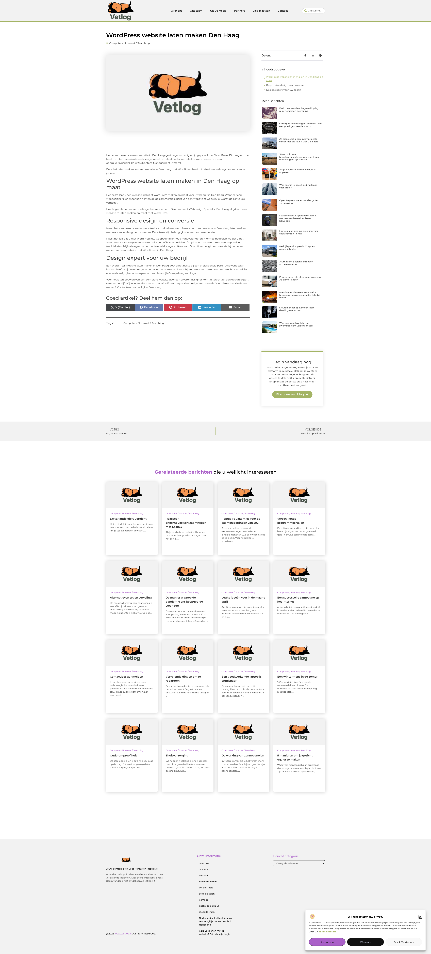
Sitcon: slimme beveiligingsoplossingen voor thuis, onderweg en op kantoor (299, 157)
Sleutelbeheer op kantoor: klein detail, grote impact (296, 309)
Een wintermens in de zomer (297, 676)
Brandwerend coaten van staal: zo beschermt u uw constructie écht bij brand (299, 295)
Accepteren (327, 942)
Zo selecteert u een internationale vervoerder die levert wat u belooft (298, 140)
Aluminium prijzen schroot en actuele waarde (296, 263)
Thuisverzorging (177, 755)
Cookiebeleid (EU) (209, 905)
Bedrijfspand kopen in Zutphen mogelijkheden (297, 247)
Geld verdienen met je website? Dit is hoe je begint (215, 932)
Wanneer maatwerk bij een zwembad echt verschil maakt (296, 324)
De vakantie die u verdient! (128, 518)
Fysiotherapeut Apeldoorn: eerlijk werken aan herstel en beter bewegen (298, 218)
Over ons (176, 10)
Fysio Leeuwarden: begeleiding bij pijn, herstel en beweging (298, 109)
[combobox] (313, 10)
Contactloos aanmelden (126, 676)
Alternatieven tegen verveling (131, 597)
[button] (420, 917)
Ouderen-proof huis (123, 755)
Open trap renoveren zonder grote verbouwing (298, 201)
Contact (283, 10)
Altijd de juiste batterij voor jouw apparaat (297, 171)
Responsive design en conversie (285, 85)
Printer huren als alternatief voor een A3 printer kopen (300, 278)
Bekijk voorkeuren (403, 942)
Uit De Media (218, 10)
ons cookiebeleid (327, 932)
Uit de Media (206, 887)
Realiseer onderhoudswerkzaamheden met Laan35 (186, 522)
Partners (239, 10)
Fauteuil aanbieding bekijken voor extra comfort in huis (298, 232)
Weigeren (365, 942)
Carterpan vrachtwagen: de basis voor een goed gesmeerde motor (300, 125)
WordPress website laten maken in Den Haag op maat (294, 78)
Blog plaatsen (261, 10)
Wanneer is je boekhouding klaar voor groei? (298, 186)
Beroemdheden (208, 881)
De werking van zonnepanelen (243, 755)
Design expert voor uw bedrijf (283, 89)
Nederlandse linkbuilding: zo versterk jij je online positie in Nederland (215, 921)
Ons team (196, 10)
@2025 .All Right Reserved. (131, 933)
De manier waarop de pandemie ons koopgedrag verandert (184, 601)
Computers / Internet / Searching (129, 43)
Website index (207, 912)
